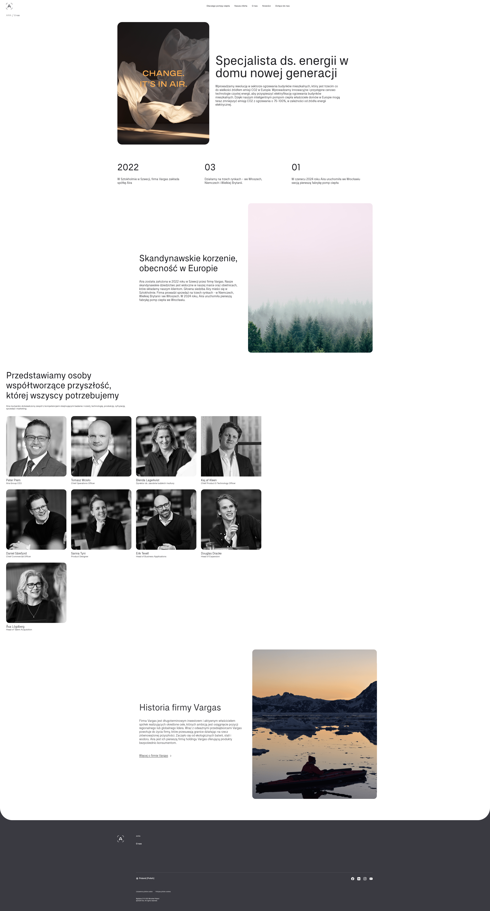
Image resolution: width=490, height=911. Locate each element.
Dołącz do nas (282, 6)
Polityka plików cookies (163, 892)
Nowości (266, 6)
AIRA (8, 15)
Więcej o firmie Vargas (153, 748)
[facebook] (352, 878)
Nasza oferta (240, 6)
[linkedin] (358, 878)
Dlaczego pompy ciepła (218, 6)
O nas (255, 6)
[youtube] (371, 878)
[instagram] (364, 878)
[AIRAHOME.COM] (9, 6)
